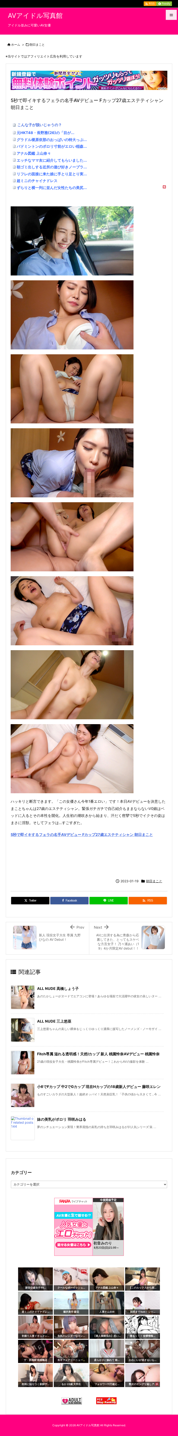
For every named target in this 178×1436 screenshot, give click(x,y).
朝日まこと (37, 44)
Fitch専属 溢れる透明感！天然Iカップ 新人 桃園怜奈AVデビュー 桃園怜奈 (98, 1054)
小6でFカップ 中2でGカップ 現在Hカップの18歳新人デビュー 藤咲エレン (99, 1086)
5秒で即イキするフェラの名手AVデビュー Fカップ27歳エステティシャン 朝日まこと (82, 834)
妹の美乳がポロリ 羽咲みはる (61, 1119)
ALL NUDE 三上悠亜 (54, 1021)
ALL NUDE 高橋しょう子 (58, 988)
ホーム (15, 44)
